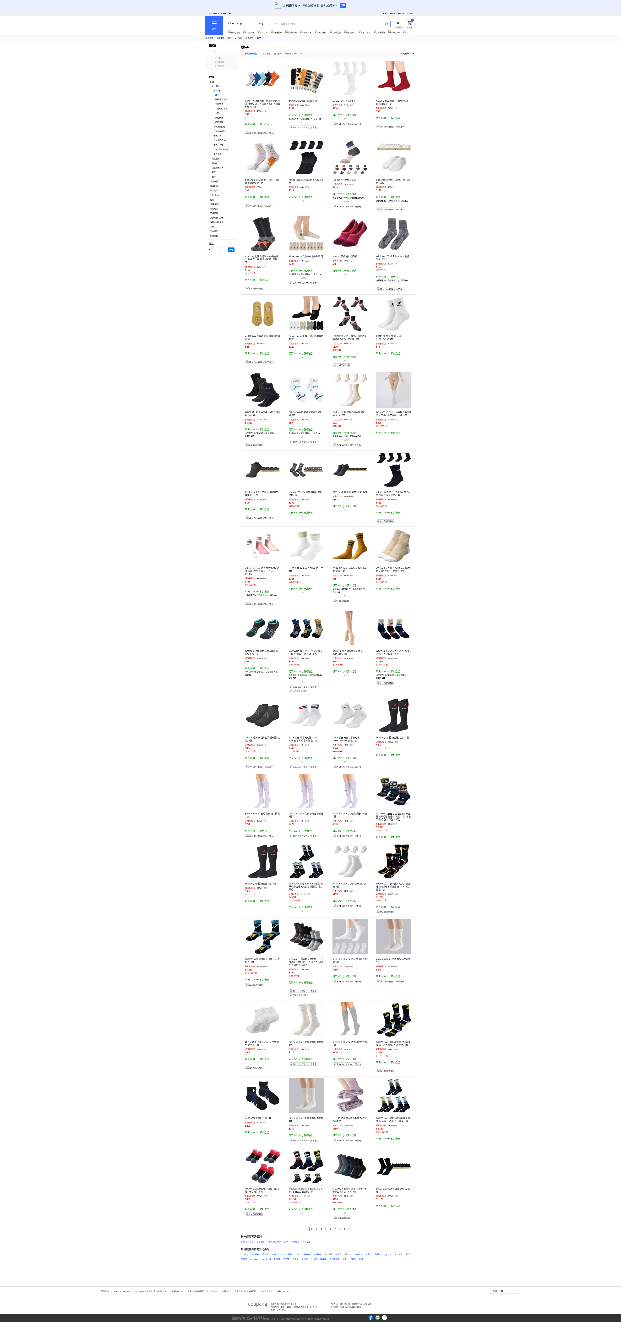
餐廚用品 (214, 208)
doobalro (254, 1259)
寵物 (212, 199)
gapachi (387, 1254)
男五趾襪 (398, 1254)
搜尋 (231, 249)
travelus (275, 1254)
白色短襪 (328, 1254)
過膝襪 (277, 1259)
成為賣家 (410, 13)
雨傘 (217, 113)
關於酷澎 (105, 1291)
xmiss (298, 1254)
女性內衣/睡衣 (219, 131)
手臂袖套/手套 (221, 108)
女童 (214, 177)
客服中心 (401, 13)
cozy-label (266, 1259)
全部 (261, 24)
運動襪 (265, 1254)
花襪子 (307, 1254)
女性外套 (217, 154)
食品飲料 (214, 181)
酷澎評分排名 (251, 53)
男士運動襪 (334, 1259)
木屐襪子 (317, 1254)
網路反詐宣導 (283, 1291)
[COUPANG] (257, 1305)
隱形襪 (314, 1259)
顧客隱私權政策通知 (196, 1291)
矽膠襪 (368, 1254)
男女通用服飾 (217, 167)
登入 (385, 13)
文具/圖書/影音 (216, 217)
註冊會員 (392, 13)
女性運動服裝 (219, 127)
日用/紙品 (214, 195)
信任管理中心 (177, 1291)
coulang (244, 1254)
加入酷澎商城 (266, 1291)
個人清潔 (214, 190)
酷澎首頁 (209, 38)
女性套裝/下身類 (220, 149)
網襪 (344, 1259)
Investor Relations (122, 1291)
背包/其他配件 (219, 140)
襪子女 (286, 1259)
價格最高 (278, 53)
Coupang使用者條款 (143, 1291)
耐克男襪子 (287, 1254)
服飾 (229, 38)
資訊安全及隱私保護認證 (245, 1291)
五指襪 (305, 1259)
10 (349, 1229)
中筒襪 (353, 1259)
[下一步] (355, 1228)
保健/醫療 (214, 204)
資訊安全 (226, 1291)
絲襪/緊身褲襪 (221, 99)
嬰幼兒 (215, 163)
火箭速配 (220, 38)
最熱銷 (288, 53)
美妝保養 (214, 186)
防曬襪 (378, 1254)
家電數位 (214, 236)
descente (358, 1254)
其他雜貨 (219, 117)
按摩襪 (323, 1259)
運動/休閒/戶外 (216, 222)
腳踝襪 (295, 1259)
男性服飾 (216, 158)
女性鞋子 (217, 136)
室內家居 (214, 231)
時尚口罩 (219, 122)
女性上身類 (218, 145)
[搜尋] (386, 24)
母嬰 (212, 226)
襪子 (259, 38)
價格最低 (266, 53)
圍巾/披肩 (219, 104)
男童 (214, 172)
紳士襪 (338, 1254)
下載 (343, 5)
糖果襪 (244, 1259)
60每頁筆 (405, 53)
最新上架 (298, 53)
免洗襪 (409, 1254)
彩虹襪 (348, 1254)
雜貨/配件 (249, 38)
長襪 (361, 1259)
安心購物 (214, 1291)
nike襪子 (255, 1254)
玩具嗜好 (214, 213)
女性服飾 (238, 38)
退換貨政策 (162, 1291)
